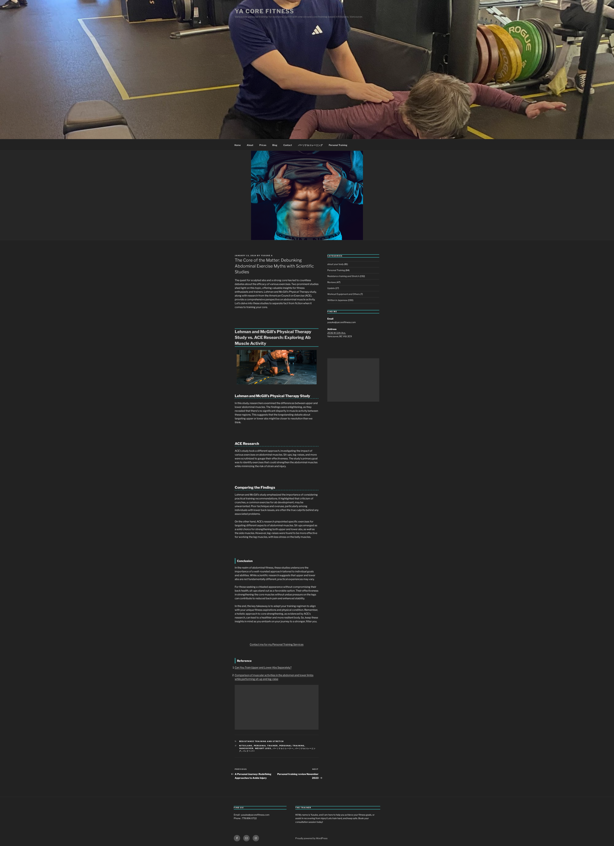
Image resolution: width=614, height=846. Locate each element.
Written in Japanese (337, 300)
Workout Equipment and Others (343, 294)
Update (331, 288)
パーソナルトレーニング (310, 145)
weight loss (263, 748)
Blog (274, 145)
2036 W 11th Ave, (336, 332)
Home (237, 145)
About (250, 145)
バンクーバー (249, 751)
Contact (287, 145)
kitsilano (245, 746)
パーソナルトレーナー (283, 748)
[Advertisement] (277, 707)
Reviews (331, 282)
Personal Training (338, 145)
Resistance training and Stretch (261, 741)
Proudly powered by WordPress (311, 838)
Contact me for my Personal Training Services (276, 644)
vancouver (246, 748)
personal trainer (266, 746)
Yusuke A (267, 255)
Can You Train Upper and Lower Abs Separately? (263, 667)
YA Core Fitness (264, 11)
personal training (291, 746)
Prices (262, 145)
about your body (335, 264)
